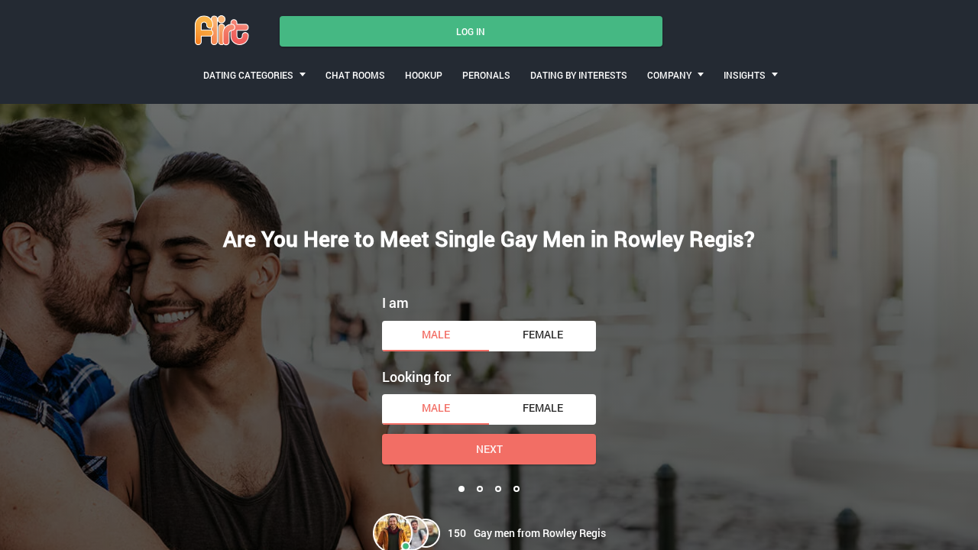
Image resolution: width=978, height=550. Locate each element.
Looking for (416, 376)
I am (395, 302)
